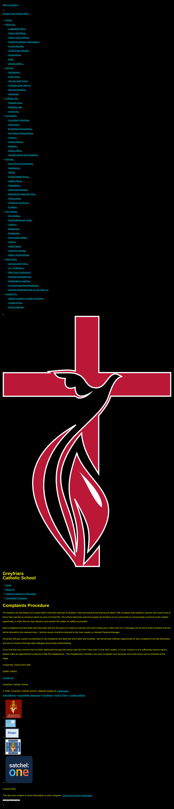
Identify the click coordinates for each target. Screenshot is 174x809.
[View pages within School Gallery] (22, 64)
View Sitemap (9, 695)
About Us (9, 589)
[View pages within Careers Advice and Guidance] (37, 155)
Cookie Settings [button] (77, 695)
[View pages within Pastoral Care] (22, 103)
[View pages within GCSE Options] (23, 142)
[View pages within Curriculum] (16, 116)
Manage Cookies (11, 800)
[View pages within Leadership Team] (25, 29)
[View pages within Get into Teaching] (25, 90)
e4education (63, 691)
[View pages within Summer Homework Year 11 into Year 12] (48, 290)
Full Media (47, 695)
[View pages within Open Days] (19, 77)
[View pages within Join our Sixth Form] (27, 264)
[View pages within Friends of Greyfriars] (28, 203)
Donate (6, 13)
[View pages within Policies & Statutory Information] (39, 42)
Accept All (5, 800)
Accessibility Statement (29, 695)
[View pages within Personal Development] (30, 277)
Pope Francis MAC (19, 13)
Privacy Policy (61, 695)
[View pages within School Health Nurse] (28, 177)
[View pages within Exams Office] (21, 151)
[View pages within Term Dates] (19, 216)
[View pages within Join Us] (13, 68)
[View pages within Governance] (20, 55)
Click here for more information (77, 795)
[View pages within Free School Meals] (27, 238)
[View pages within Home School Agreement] (33, 164)
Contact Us (8, 678)
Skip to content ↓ (11, 5)
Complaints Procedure (16, 598)
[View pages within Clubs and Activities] (27, 190)
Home (8, 585)
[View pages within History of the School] (28, 255)
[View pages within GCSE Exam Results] (28, 51)
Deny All (17, 800)
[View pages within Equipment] (19, 229)
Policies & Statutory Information (20, 594)
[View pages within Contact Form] (22, 303)
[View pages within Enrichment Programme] (31, 129)
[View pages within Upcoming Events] (25, 251)
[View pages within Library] (15, 242)
